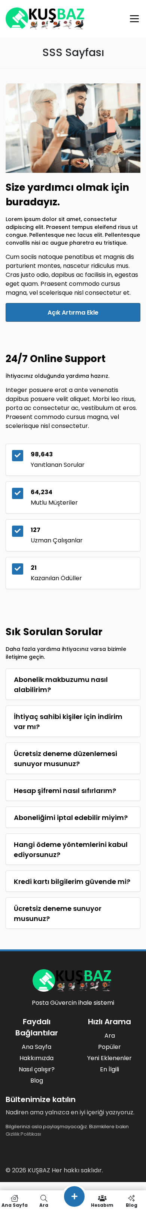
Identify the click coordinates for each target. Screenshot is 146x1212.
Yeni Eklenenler (109, 1058)
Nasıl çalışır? (37, 1069)
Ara (109, 1035)
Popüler (109, 1047)
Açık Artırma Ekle (73, 312)
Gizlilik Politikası (23, 1134)
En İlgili (109, 1069)
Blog (36, 1080)
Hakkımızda (36, 1058)
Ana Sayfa (36, 1047)
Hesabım (102, 1205)
